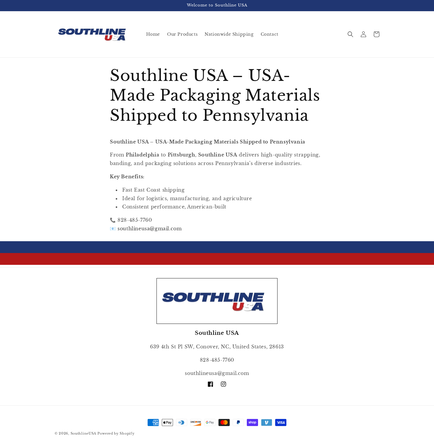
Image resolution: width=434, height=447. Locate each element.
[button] (350, 34)
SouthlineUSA (83, 433)
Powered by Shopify (116, 433)
